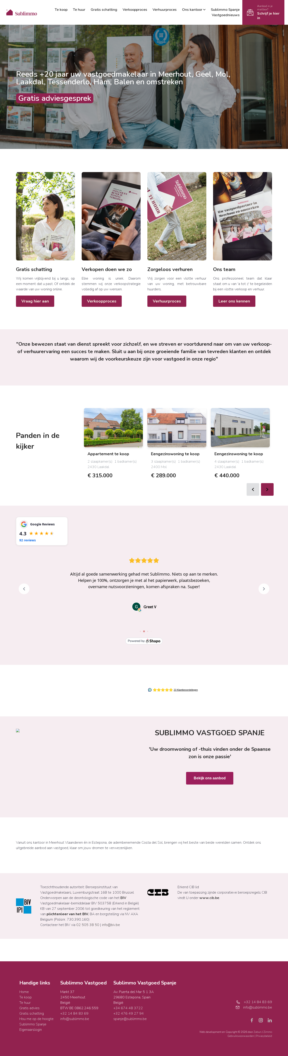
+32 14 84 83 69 (74, 1013)
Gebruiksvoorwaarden (241, 1036)
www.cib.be (209, 897)
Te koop (61, 9)
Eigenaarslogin (30, 1029)
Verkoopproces (135, 9)
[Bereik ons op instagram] (263, 1020)
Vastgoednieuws (226, 15)
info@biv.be (111, 924)
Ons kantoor (192, 9)
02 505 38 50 (87, 924)
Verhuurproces (165, 9)
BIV (123, 897)
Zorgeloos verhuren (170, 269)
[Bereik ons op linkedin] (270, 1020)
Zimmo (267, 1032)
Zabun (257, 1032)
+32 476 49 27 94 (128, 1013)
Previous (253, 489)
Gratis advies (29, 1008)
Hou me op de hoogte (36, 1018)
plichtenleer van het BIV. (68, 914)
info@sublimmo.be (74, 1018)
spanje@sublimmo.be (130, 1018)
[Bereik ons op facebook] (254, 1020)
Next (267, 489)
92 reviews (27, 540)
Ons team (224, 269)
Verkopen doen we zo (107, 269)
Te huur (79, 9)
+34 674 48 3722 (128, 1008)
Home (24, 991)
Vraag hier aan (35, 301)
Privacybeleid (264, 1036)
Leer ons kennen (234, 301)
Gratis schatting (104, 9)
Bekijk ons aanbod (210, 778)
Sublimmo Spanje (225, 9)
